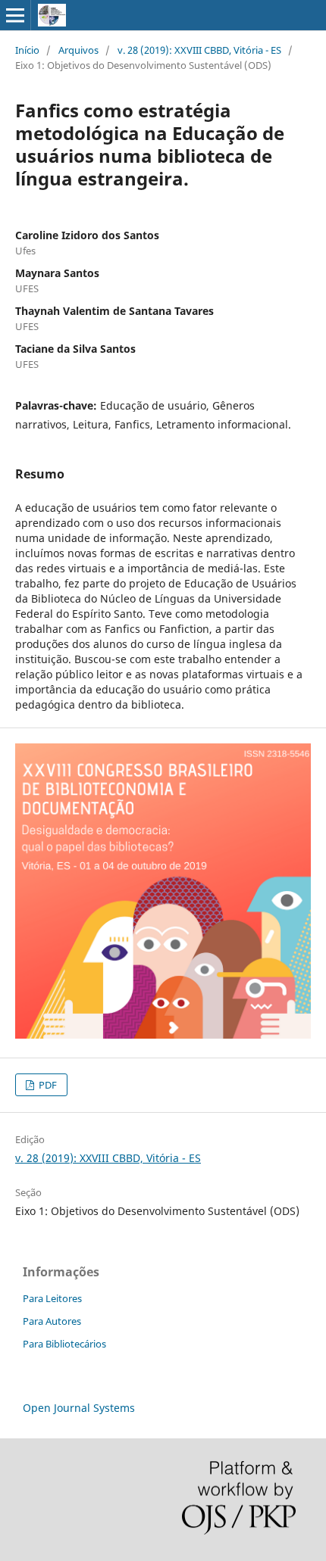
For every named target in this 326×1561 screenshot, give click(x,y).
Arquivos (78, 50)
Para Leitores (52, 1298)
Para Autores (52, 1321)
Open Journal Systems (79, 1408)
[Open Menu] (15, 15)
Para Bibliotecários (64, 1344)
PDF (46, 1085)
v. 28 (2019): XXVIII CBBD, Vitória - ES (199, 50)
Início (27, 50)
